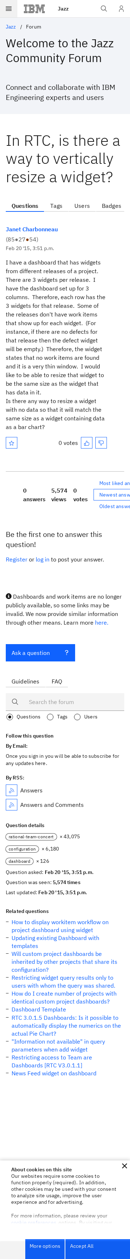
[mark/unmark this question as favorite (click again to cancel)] (11, 443)
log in (42, 559)
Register (16, 559)
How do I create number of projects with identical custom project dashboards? (64, 997)
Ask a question (31, 652)
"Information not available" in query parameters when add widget (58, 1045)
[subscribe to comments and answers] (11, 804)
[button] (124, 1165)
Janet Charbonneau (32, 229)
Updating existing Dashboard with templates (55, 941)
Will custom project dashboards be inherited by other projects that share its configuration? (64, 961)
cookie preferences (33, 1222)
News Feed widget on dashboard (54, 1073)
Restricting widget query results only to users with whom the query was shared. (63, 981)
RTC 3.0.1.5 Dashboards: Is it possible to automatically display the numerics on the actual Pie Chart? (66, 1025)
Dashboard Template (39, 1009)
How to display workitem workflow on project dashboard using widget (60, 926)
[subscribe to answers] (11, 790)
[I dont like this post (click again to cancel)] (101, 443)
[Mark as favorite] (11, 443)
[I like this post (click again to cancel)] (86, 443)
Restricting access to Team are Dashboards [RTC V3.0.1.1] (52, 1061)
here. (101, 622)
